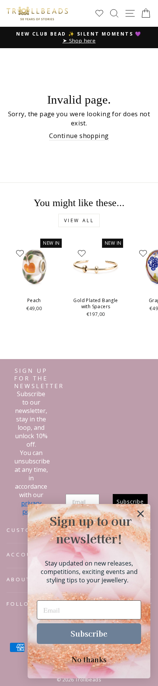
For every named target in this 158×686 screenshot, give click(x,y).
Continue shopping (79, 135)
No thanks (89, 659)
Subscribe (89, 633)
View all (79, 220)
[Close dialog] (140, 513)
